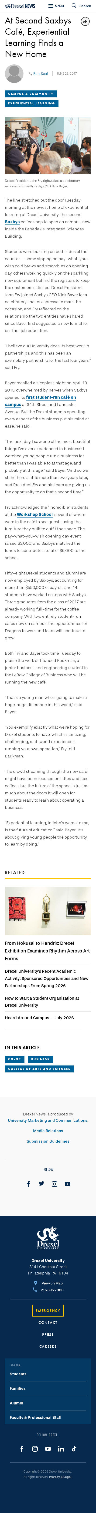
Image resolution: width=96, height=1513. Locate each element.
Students (18, 1374)
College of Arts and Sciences (39, 1069)
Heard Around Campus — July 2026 (39, 1017)
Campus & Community (31, 94)
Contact (48, 1322)
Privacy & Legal (60, 1477)
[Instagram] (54, 1184)
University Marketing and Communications (47, 1120)
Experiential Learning (31, 103)
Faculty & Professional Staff (36, 1417)
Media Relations (48, 1130)
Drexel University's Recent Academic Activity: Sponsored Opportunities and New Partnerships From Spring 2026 (47, 978)
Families (18, 1388)
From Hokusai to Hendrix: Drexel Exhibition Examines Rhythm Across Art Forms (47, 950)
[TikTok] (74, 1449)
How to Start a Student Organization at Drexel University (42, 1002)
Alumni (16, 1403)
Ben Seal (40, 73)
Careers (48, 1346)
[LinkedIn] (61, 1449)
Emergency (48, 1310)
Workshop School (35, 514)
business (40, 1059)
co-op (14, 1059)
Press (48, 1334)
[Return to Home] (20, 6)
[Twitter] (41, 1184)
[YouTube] (67, 1184)
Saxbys (12, 221)
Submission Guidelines (48, 1141)
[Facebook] (28, 1184)
